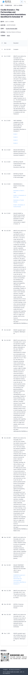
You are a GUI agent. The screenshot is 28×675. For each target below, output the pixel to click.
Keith (8, 35)
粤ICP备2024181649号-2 (15, 669)
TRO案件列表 (8, 5)
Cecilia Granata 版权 (11, 28)
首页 (2, 5)
